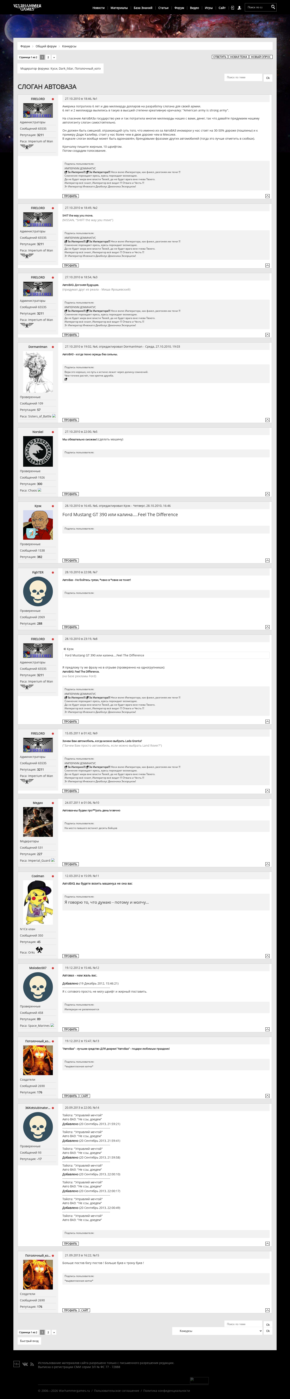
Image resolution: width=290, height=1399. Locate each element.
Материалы (119, 8)
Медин (38, 803)
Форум (179, 8)
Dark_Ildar (66, 68)
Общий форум (46, 46)
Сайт (222, 8)
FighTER (38, 572)
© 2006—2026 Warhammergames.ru (64, 1391)
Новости (99, 8)
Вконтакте (25, 1364)
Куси (54, 68)
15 (97, 1255)
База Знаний (143, 8)
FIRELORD (38, 99)
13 (97, 1041)
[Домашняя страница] (85, 1096)
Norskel (37, 432)
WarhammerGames (27, 7)
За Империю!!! (76, 172)
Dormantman (37, 347)
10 (97, 803)
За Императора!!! (99, 172)
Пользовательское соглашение (116, 1391)
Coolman (38, 876)
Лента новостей (32, 1364)
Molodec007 (37, 968)
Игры (209, 8)
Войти (233, 8)
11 (97, 876)
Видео (194, 8)
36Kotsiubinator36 (38, 1108)
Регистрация (240, 8)
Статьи (163, 8)
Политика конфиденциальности (166, 1391)
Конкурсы (69, 46)
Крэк (38, 506)
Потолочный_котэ (88, 68)
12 (97, 968)
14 (97, 1107)
